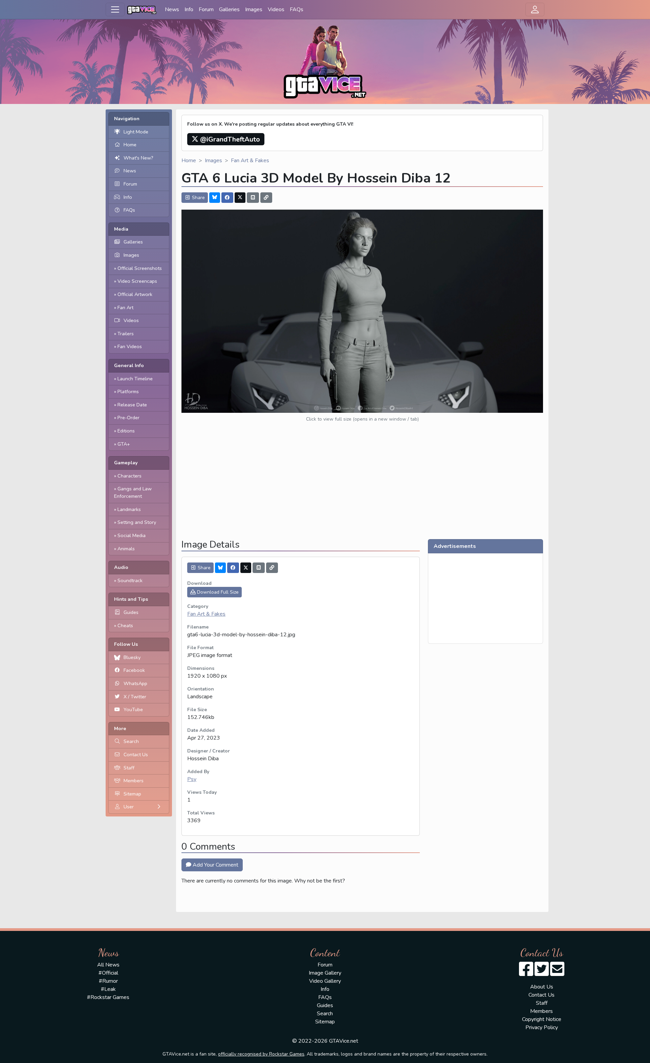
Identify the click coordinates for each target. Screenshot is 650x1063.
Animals (126, 548)
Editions (126, 430)
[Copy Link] (266, 197)
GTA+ (123, 444)
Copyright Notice (541, 1019)
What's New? (138, 157)
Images (253, 9)
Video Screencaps (137, 281)
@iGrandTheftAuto (229, 139)
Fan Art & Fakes (250, 160)
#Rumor (108, 981)
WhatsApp (135, 683)
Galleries (229, 9)
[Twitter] (240, 197)
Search (131, 741)
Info (189, 9)
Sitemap (132, 793)
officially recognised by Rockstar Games (261, 1054)
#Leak (108, 989)
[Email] (253, 197)
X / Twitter (135, 696)
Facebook (134, 670)
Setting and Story (136, 522)
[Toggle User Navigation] (534, 9)
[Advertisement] (362, 486)
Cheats (125, 625)
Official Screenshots (139, 268)
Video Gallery (325, 981)
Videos (276, 9)
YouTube (133, 709)
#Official (108, 973)
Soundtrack (130, 580)
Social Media (131, 535)
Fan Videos (129, 346)
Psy (191, 779)
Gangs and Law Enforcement (133, 492)
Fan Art (125, 307)
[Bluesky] (214, 197)
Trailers (125, 333)
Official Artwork (134, 294)
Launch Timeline (135, 378)
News (172, 9)
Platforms (128, 391)
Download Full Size (217, 592)
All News (108, 965)
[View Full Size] (362, 311)
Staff (129, 767)
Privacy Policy (541, 1027)
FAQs (296, 9)
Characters (129, 475)
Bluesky (132, 657)
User (129, 806)
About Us (541, 987)
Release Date (132, 404)
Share (198, 197)
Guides (131, 612)
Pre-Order (128, 417)
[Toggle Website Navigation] (115, 9)
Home (130, 144)
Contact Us (136, 754)
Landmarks (129, 509)
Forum (206, 9)
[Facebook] (227, 197)
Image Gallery (325, 973)
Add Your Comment (214, 865)
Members (134, 780)
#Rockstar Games (108, 997)
